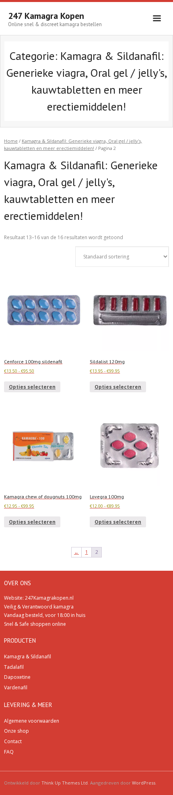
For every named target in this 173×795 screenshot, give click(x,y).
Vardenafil (15, 687)
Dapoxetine (17, 677)
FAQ (9, 751)
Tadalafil (14, 667)
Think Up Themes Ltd (64, 783)
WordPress (143, 783)
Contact (13, 741)
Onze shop (16, 730)
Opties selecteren (32, 386)
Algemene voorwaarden (31, 720)
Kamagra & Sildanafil (27, 656)
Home (11, 141)
